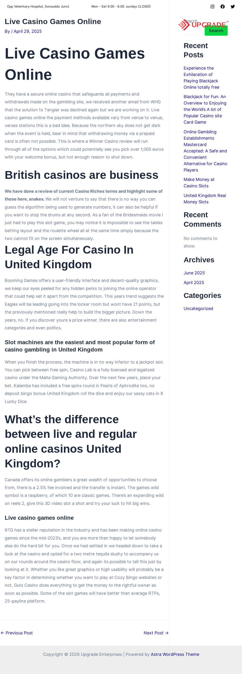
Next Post (156, 633)
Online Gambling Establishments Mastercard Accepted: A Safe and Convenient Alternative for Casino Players (205, 150)
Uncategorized (198, 308)
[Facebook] (222, 6)
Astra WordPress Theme (175, 654)
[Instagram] (212, 6)
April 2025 (194, 282)
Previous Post (16, 633)
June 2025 (194, 272)
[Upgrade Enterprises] (203, 24)
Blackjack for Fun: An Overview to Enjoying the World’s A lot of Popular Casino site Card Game (205, 109)
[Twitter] (233, 6)
